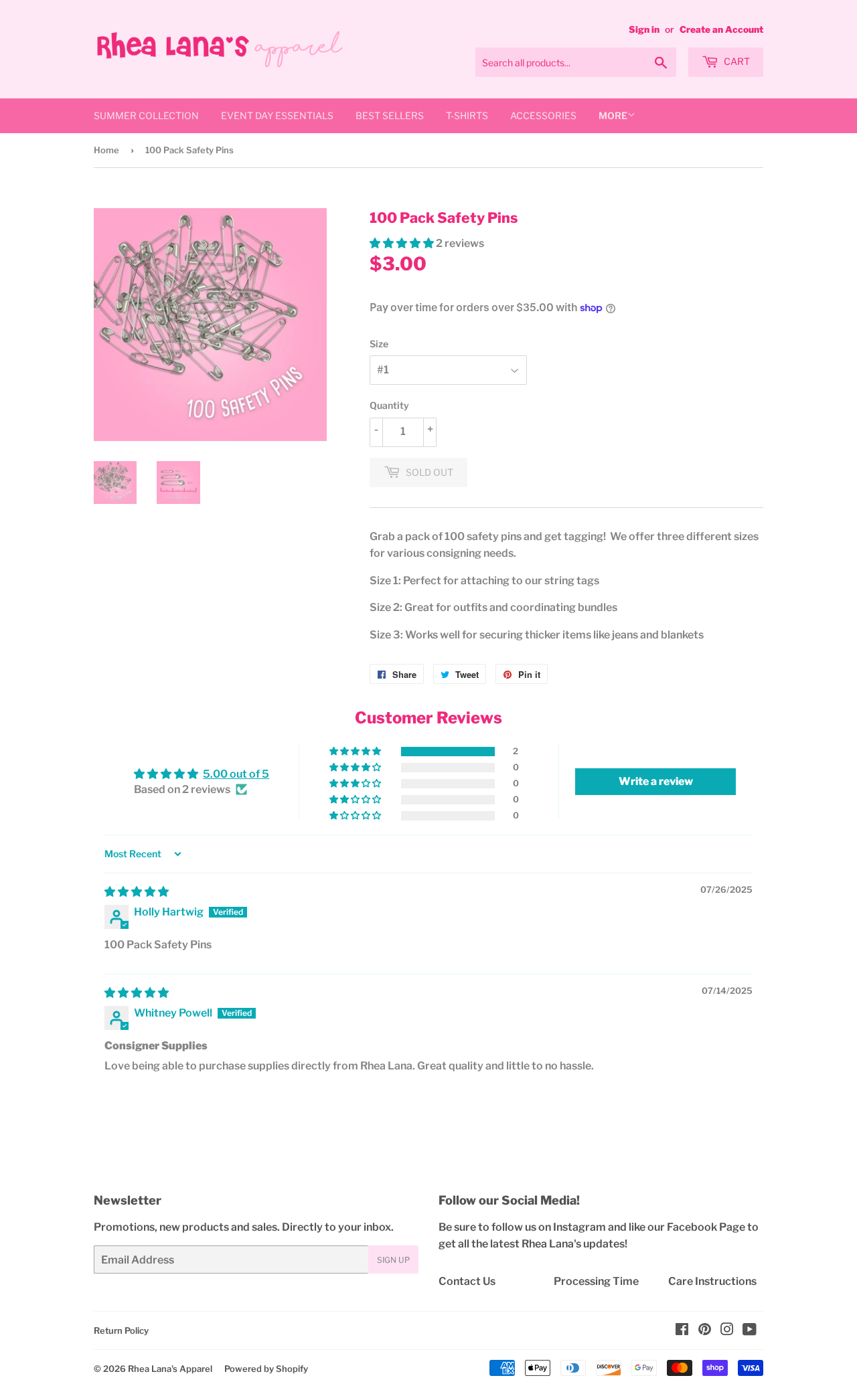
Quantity (389, 405)
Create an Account (721, 29)
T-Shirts (467, 115)
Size (379, 343)
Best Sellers (390, 115)
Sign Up (393, 1260)
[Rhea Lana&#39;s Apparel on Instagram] (727, 1330)
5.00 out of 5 (236, 774)
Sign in (644, 29)
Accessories (543, 115)
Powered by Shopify (266, 1368)
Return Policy (121, 1330)
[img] (136, 891)
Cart (736, 61)
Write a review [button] (656, 781)
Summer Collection (146, 115)
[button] (403, 243)
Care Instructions (712, 1281)
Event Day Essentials (277, 115)
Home (106, 150)
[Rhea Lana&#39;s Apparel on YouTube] (750, 1330)
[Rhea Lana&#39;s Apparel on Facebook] (682, 1330)
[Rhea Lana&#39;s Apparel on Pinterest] (705, 1330)
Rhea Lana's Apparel (170, 1368)
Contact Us (467, 1281)
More (613, 115)
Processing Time (596, 1281)
